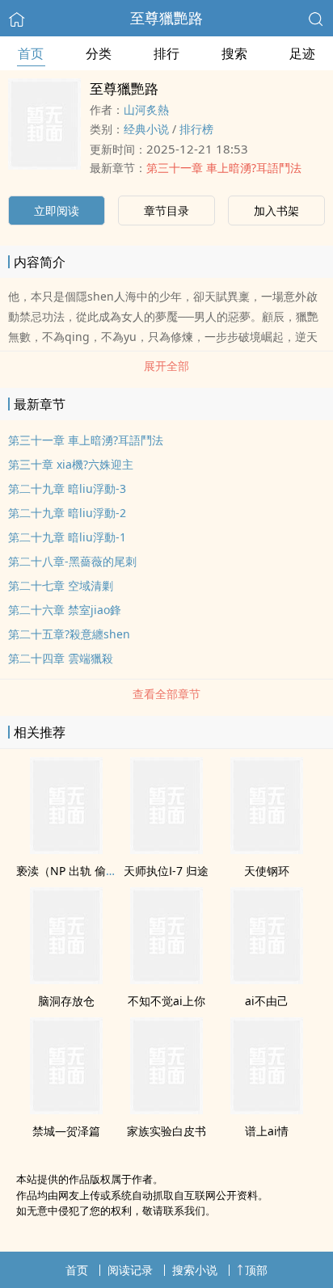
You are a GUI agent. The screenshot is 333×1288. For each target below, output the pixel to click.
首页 (31, 53)
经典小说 (146, 129)
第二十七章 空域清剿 (60, 585)
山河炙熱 (146, 109)
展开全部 (166, 365)
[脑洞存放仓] (66, 979)
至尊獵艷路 (166, 17)
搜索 (234, 53)
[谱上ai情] (266, 1109)
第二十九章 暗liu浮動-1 (67, 537)
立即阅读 (56, 210)
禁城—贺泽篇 (66, 1131)
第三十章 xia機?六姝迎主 (70, 464)
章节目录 (166, 210)
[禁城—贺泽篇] (66, 1109)
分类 (99, 53)
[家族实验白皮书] (166, 1109)
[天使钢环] (266, 849)
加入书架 (276, 210)
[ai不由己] (266, 979)
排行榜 (196, 129)
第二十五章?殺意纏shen (69, 634)
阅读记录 (130, 1269)
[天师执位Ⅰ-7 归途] (166, 849)
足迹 (302, 53)
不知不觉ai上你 (166, 1000)
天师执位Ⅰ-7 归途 (166, 870)
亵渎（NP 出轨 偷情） (72, 870)
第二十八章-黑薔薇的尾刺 (72, 561)
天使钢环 (266, 870)
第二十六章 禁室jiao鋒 (64, 609)
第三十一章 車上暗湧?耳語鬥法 (223, 167)
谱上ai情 (267, 1131)
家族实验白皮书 (166, 1131)
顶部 (256, 1269)
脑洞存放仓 (66, 1000)
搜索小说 (194, 1269)
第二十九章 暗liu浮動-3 (67, 488)
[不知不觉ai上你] (166, 979)
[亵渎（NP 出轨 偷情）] (66, 849)
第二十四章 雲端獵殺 (60, 658)
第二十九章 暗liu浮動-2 (67, 512)
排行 (166, 53)
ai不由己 (267, 1000)
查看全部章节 (166, 693)
